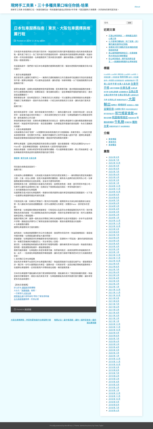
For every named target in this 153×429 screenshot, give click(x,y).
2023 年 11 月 (114, 223)
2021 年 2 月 (114, 318)
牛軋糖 (119, 121)
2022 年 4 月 (114, 278)
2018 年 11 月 (114, 396)
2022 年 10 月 (114, 261)
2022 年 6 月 (114, 272)
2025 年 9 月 (114, 166)
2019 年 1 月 (114, 390)
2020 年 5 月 (114, 344)
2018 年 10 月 (114, 399)
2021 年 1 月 (114, 321)
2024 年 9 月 (114, 194)
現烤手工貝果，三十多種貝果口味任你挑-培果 (49, 5)
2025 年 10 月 (114, 163)
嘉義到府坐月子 (122, 100)
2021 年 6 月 (114, 307)
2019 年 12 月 (114, 358)
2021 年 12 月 (114, 289)
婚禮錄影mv (131, 105)
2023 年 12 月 (114, 220)
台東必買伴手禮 (110, 95)
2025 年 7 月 (114, 171)
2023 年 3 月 (114, 246)
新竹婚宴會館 (124, 113)
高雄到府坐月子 (114, 126)
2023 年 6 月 (114, 238)
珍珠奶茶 (128, 122)
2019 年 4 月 (114, 381)
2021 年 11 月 (114, 292)
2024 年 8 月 (114, 197)
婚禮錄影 (122, 104)
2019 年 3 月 (114, 384)
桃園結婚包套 (132, 118)
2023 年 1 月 (114, 252)
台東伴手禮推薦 (114, 88)
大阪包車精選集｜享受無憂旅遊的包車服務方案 (31, 320)
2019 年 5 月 (114, 379)
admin (42, 40)
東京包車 (24, 158)
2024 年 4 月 (114, 209)
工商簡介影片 (120, 109)
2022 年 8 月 (114, 266)
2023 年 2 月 (114, 249)
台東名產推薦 (113, 92)
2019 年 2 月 (114, 387)
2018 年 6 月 (114, 410)
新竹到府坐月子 (109, 113)
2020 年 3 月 (114, 350)
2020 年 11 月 (114, 327)
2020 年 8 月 (114, 335)
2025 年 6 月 (114, 174)
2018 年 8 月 (114, 404)
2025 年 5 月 (114, 177)
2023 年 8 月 (114, 232)
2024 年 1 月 (114, 217)
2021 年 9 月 (114, 298)
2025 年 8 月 (114, 168)
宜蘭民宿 (109, 108)
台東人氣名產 (123, 83)
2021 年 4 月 (114, 312)
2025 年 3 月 (114, 180)
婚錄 (137, 105)
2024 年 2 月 (114, 214)
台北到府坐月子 (119, 80)
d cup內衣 (107, 74)
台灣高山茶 (112, 99)
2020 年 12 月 (114, 324)
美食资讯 (112, 142)
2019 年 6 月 (114, 376)
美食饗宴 (112, 144)
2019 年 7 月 (114, 373)
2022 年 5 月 (114, 275)
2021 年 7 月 (114, 304)
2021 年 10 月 (114, 295)
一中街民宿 (115, 77)
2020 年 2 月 (114, 353)
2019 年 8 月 (114, 370)
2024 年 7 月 (114, 200)
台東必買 (133, 91)
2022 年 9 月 (114, 263)
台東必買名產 (124, 94)
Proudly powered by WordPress (61, 425)
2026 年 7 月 (114, 160)
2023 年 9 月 (114, 229)
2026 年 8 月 (114, 157)
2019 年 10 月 (114, 364)
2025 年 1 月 (114, 183)
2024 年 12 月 (114, 186)
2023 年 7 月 (114, 235)
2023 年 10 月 (114, 226)
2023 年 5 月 (114, 240)
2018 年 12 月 (114, 393)
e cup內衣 (113, 74)
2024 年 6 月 (114, 203)
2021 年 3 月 (114, 315)
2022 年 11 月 (114, 258)
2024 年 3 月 (114, 212)
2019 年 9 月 (114, 367)
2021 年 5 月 (114, 309)
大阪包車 (32, 158)
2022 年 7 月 (114, 269)
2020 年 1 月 (114, 356)
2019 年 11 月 (114, 361)
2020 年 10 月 (114, 330)
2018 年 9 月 (114, 402)
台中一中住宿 (133, 77)
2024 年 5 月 (114, 206)
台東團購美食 (123, 92)
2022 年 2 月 (114, 284)
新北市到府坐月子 (132, 109)
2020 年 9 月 (114, 332)
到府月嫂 (124, 77)
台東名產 (125, 87)
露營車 (17, 158)
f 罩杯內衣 (120, 74)
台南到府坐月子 (130, 80)
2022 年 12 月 (114, 255)
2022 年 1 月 (114, 286)
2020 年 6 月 (114, 341)
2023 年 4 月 (114, 243)
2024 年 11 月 (114, 189)
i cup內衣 (133, 74)
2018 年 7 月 (114, 407)
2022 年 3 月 (114, 281)
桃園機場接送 (120, 117)
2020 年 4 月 (114, 347)
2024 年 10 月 (114, 191)
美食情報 (28, 309)
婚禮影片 (114, 105)
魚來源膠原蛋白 (125, 126)
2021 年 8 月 (114, 301)
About (137, 6)
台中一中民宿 (109, 80)
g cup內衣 (127, 74)
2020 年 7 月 (114, 338)
